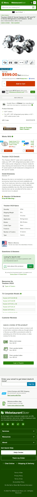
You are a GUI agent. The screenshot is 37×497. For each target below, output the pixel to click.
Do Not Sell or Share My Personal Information (18, 485)
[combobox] (18, 7)
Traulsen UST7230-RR (9, 301)
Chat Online (9, 463)
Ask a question (15, 23)
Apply (33, 92)
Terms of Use (13, 274)
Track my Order (18, 458)
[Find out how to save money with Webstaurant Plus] (2, 142)
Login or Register (18, 363)
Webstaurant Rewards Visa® (16, 92)
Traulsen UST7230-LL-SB (10, 304)
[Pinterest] (23, 424)
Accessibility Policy (18, 482)
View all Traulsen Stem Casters (26, 128)
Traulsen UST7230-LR (9, 307)
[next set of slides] (35, 146)
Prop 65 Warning (8, 198)
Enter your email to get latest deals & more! (18, 380)
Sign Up (31, 384)
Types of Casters (15, 286)
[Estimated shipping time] (32, 105)
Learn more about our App (15, 405)
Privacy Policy (23, 274)
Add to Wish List (18, 97)
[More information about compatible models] (21, 294)
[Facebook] (12, 424)
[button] (4, 62)
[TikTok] (18, 424)
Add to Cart (8, 150)
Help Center (18, 452)
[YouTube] (7, 424)
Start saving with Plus (14, 395)
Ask (30, 266)
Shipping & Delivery (26, 463)
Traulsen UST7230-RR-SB (10, 298)
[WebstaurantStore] (18, 412)
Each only (4, 72)
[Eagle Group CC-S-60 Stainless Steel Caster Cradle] (11, 146)
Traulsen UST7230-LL (9, 309)
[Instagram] (2, 424)
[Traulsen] (9, 128)
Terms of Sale (18, 472)
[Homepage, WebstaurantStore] (18, 3)
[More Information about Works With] (12, 136)
